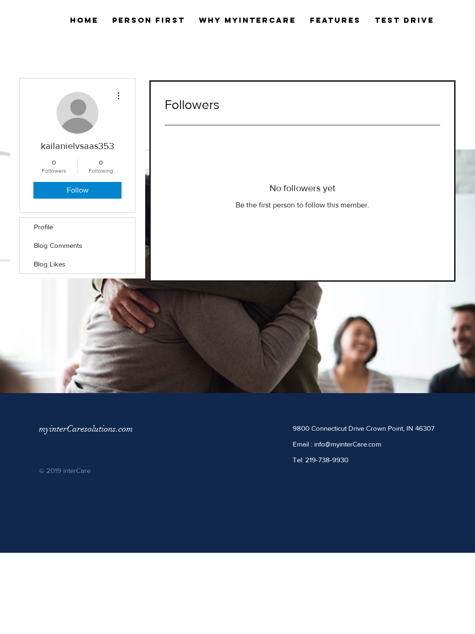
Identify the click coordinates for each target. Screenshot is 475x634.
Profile (43, 227)
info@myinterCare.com (347, 444)
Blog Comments (58, 245)
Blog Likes (49, 264)
